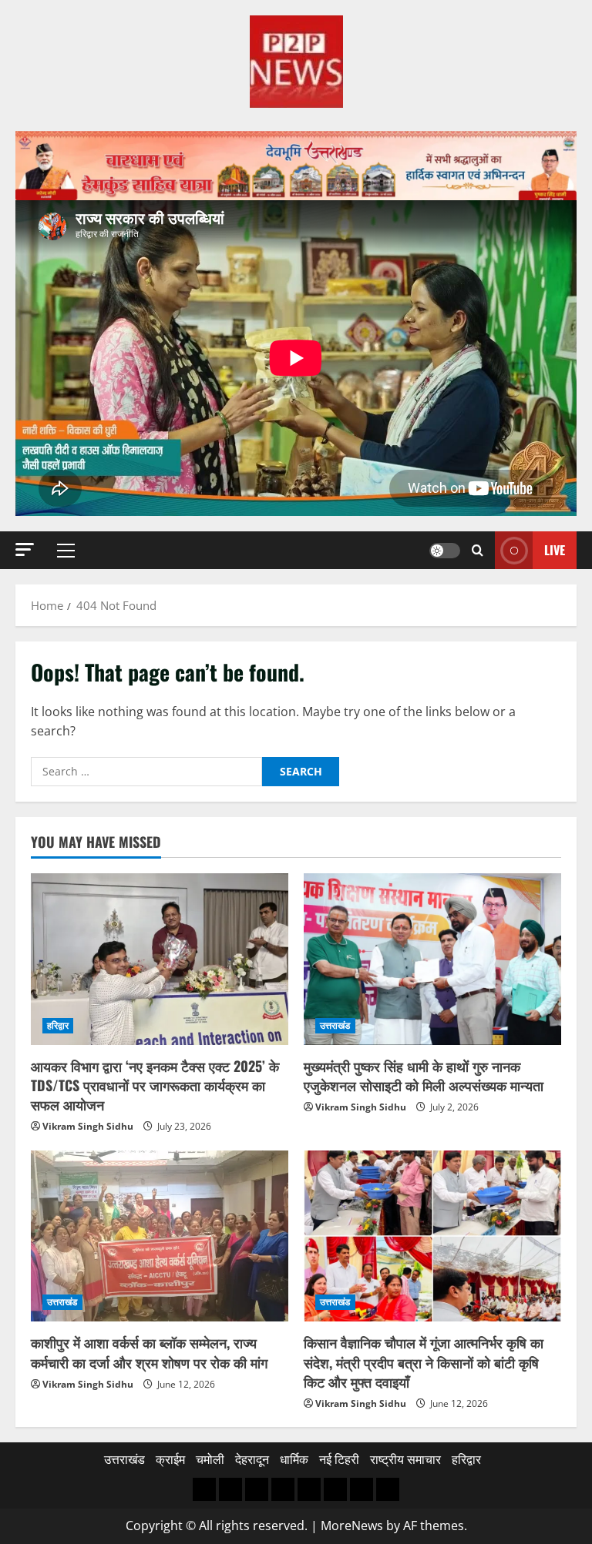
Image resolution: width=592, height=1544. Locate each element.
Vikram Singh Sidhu (87, 1126)
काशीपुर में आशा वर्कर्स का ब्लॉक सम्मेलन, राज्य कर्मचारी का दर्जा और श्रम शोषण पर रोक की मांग (149, 1352)
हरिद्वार (58, 1025)
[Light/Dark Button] (444, 550)
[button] (24, 549)
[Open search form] (477, 550)
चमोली (210, 1459)
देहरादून (252, 1459)
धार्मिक (294, 1459)
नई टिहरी (339, 1459)
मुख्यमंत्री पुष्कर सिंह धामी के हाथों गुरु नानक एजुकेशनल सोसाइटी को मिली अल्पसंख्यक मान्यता (423, 1075)
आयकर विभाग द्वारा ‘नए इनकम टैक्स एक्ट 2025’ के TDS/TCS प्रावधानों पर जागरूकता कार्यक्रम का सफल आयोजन (155, 1085)
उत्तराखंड (335, 1025)
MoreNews (352, 1525)
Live (554, 549)
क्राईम (170, 1459)
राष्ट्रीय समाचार (405, 1459)
